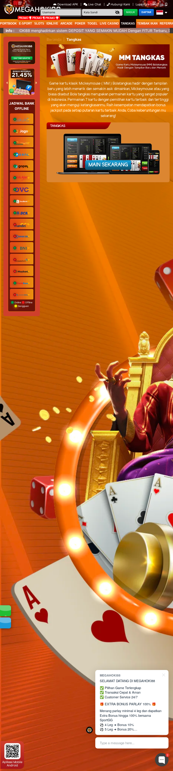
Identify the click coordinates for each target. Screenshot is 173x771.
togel (92, 23)
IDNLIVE (52, 23)
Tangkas (128, 23)
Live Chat (94, 4)
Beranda (54, 39)
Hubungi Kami (120, 4)
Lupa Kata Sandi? (148, 4)
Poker (80, 23)
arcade (66, 23)
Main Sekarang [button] (108, 165)
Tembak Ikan (147, 23)
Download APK (68, 4)
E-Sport (25, 23)
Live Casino (109, 23)
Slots (39, 23)
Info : (10, 30)
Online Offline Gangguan (23, 304)
